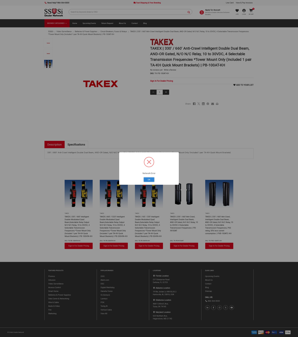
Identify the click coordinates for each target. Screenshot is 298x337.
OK (149, 179)
